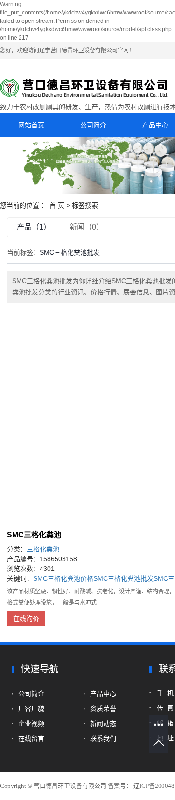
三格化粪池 (43, 549)
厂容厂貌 (31, 708)
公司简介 (93, 125)
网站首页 (31, 125)
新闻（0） (87, 227)
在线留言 (32, 738)
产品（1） (34, 227)
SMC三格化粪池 (34, 535)
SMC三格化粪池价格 (63, 578)
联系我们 (103, 738)
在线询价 (26, 618)
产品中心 (103, 693)
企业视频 (33, 723)
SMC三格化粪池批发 (123, 578)
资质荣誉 (103, 708)
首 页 (56, 205)
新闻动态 (103, 723)
